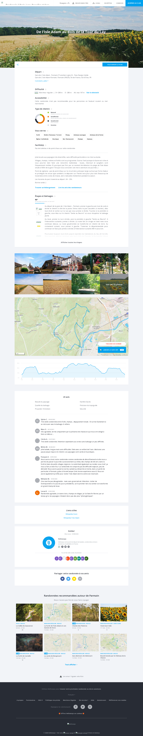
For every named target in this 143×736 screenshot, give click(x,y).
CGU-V (40, 700)
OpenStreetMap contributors (120, 355)
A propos (20, 700)
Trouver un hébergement (45, 187)
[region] (71, 326)
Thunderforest (104, 355)
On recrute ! (83, 700)
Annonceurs (101, 700)
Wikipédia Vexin (71, 514)
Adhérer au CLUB (134, 3)
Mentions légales (69, 700)
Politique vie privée (53, 700)
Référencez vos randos (117, 700)
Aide (92, 700)
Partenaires (30, 700)
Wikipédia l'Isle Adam (71, 518)
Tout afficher (70, 664)
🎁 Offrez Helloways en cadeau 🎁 (71, 713)
